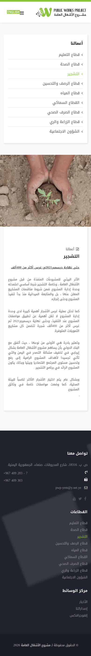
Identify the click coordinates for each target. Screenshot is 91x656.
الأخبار (83, 602)
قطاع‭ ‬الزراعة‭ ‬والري (65, 121)
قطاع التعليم (69, 54)
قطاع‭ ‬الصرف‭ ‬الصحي (63, 112)
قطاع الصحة (70, 64)
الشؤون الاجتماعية (64, 131)
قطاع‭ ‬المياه (70, 93)
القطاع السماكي (66, 102)
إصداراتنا (82, 609)
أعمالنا (70, 249)
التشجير (73, 73)
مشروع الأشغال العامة (35, 645)
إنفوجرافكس (79, 616)
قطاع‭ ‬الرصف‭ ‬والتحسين (61, 83)
